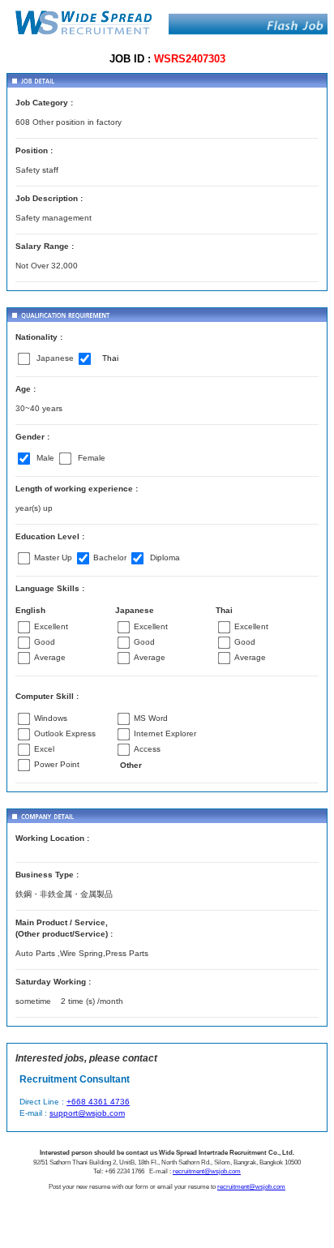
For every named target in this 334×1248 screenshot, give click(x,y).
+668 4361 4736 (98, 1101)
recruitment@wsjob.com (207, 1171)
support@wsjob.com (87, 1113)
